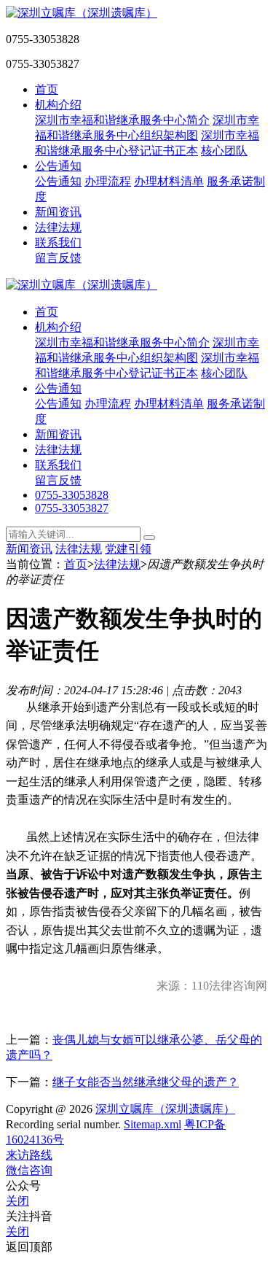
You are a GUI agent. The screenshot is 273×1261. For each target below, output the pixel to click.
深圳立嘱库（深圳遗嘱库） (165, 1109)
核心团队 (224, 150)
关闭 (17, 1201)
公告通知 (58, 166)
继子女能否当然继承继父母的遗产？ (145, 1082)
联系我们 (58, 242)
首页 (46, 89)
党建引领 (128, 549)
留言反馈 (58, 258)
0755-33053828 (71, 495)
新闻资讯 (58, 212)
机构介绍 (58, 104)
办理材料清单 (169, 181)
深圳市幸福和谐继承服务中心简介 (122, 120)
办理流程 (107, 181)
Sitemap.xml (152, 1124)
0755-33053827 (71, 508)
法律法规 (58, 227)
